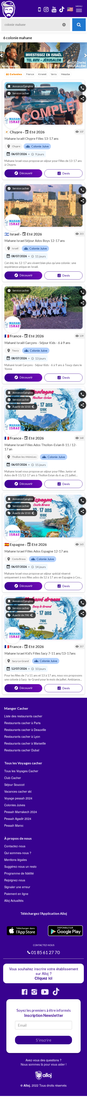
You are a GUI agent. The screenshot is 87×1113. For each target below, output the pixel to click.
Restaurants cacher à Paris (22, 723)
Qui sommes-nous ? (17, 853)
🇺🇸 (70, 9)
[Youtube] (45, 993)
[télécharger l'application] (39, 10)
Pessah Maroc (13, 825)
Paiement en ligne (16, 894)
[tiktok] (62, 10)
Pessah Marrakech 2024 (20, 812)
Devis (63, 173)
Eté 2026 (35, 132)
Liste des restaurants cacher (23, 716)
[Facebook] (24, 993)
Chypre (13, 132)
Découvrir (23, 173)
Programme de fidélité (19, 873)
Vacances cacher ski (17, 791)
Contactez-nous (14, 846)
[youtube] (54, 10)
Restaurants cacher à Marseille (25, 743)
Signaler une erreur (17, 887)
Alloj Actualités (13, 900)
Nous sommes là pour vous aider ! (44, 1064)
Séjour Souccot (14, 784)
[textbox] (35, 24)
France (13, 336)
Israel (12, 234)
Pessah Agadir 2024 (17, 818)
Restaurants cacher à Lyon (22, 736)
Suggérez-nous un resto (20, 866)
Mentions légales (15, 860)
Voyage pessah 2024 (18, 798)
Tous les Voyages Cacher (21, 771)
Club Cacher (12, 778)
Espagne (14, 544)
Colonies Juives (14, 805)
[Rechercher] (79, 24)
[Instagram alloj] (34, 993)
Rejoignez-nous (14, 880)
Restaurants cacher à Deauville (25, 730)
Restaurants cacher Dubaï (21, 750)
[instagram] (46, 10)
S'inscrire (43, 1040)
